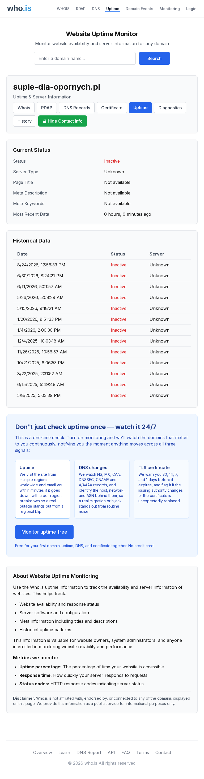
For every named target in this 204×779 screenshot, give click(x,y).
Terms (142, 752)
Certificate (111, 107)
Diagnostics (170, 107)
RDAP (81, 8)
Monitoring (170, 8)
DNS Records (76, 107)
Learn (64, 752)
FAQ (125, 752)
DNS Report (88, 752)
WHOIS (63, 8)
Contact (163, 752)
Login (191, 8)
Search (154, 58)
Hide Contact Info (65, 121)
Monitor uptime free (44, 532)
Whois (24, 107)
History (25, 121)
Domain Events (139, 8)
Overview (42, 752)
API (111, 752)
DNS (96, 8)
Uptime (112, 8)
